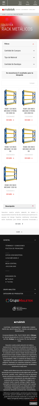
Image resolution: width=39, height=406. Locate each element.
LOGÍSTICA (9, 14)
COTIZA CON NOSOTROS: (14, 255)
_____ (7, 252)
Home (4, 14)
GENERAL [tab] (6, 240)
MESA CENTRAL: (11, 263)
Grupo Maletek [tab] (9, 289)
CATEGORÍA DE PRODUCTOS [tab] (13, 294)
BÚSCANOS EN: (10, 276)
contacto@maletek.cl (12, 258)
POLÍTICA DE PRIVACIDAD (14, 248)
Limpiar (32, 83)
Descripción (10, 206)
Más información (33, 399)
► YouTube (9, 282)
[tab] (19, 206)
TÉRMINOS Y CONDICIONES (15, 246)
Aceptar (33, 403)
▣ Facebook (9, 279)
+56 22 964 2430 (10, 266)
